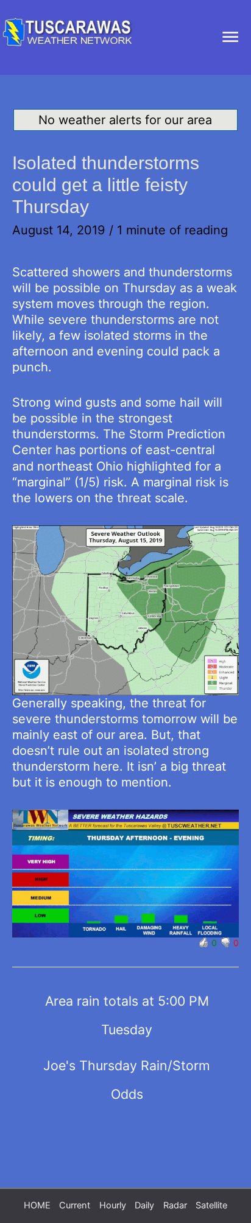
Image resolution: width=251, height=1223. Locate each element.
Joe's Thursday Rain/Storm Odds (126, 1069)
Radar (175, 1205)
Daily (144, 1205)
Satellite (211, 1205)
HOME (37, 1205)
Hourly (112, 1205)
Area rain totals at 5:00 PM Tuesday (127, 1005)
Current (74, 1205)
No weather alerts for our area (125, 120)
